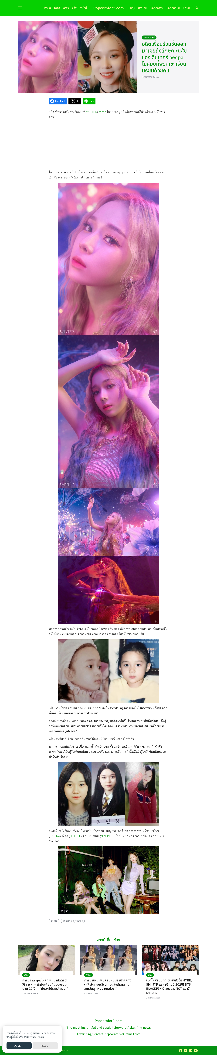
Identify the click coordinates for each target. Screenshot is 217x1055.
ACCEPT (19, 1045)
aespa (102, 112)
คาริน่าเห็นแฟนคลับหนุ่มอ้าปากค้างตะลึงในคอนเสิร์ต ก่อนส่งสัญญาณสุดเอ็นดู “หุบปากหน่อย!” (107, 984)
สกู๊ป (132, 8)
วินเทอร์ (79, 920)
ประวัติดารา (156, 8)
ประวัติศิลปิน (173, 8)
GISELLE (75, 836)
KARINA (55, 836)
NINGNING (108, 836)
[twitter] (186, 1050)
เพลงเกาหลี (149, 37)
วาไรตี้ (83, 8)
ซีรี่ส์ (74, 8)
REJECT (45, 1045)
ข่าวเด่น (142, 8)
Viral (88, 974)
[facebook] (181, 1050)
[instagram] (191, 1050)
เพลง (57, 8)
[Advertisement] (108, 144)
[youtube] (196, 1050)
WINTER (91, 112)
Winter (66, 920)
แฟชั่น (186, 8)
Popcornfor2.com (108, 8)
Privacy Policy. (36, 1036)
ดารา (66, 8)
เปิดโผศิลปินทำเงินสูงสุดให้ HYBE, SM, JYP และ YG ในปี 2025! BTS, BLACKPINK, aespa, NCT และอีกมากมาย (169, 986)
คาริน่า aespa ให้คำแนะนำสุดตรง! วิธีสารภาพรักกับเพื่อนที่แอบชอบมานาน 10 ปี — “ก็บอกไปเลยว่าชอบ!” (45, 984)
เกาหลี (47, 8)
